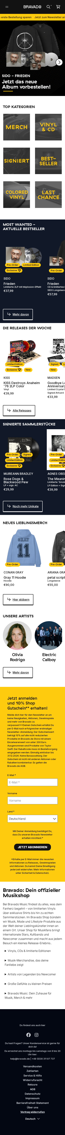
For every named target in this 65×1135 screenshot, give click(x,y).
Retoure (32, 1084)
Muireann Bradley (18, 473)
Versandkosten (32, 1066)
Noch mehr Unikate (26, 506)
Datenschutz (32, 1093)
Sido (7, 278)
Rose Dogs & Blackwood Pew (16, 480)
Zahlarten (32, 1070)
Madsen (53, 378)
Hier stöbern (21, 599)
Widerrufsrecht (32, 1080)
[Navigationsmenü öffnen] (7, 7)
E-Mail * (11, 775)
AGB (32, 1089)
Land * (10, 811)
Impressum (32, 1098)
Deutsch (30, 1118)
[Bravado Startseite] (32, 6)
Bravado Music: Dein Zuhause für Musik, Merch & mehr (28, 995)
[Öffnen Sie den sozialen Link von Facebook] (28, 1035)
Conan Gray (13, 572)
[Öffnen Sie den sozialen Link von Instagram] (36, 1035)
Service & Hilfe (32, 1075)
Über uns (32, 1107)
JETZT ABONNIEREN (32, 847)
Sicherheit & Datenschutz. (35, 873)
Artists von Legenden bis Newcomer (32, 974)
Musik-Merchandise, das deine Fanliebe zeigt (26, 962)
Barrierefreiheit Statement (32, 1102)
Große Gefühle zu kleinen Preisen (30, 984)
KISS (7, 378)
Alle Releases (22, 410)
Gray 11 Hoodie (15, 577)
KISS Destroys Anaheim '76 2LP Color (22, 384)
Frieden (9, 283)
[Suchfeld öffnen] (48, 7)
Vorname (12, 793)
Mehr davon (21, 314)
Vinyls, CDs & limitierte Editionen (29, 951)
